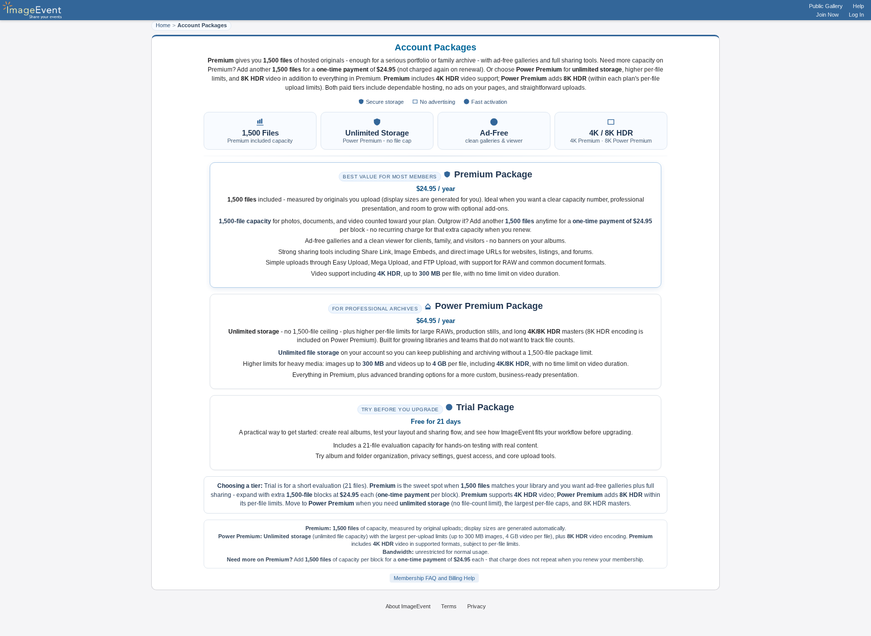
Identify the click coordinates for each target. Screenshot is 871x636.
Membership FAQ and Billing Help (434, 578)
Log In (856, 15)
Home (163, 25)
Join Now (827, 15)
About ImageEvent (408, 606)
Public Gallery (826, 6)
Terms (449, 606)
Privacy (476, 606)
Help (858, 6)
